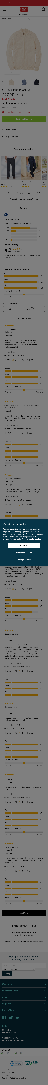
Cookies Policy (35, 539)
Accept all (24, 545)
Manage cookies (24, 560)
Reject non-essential (24, 552)
